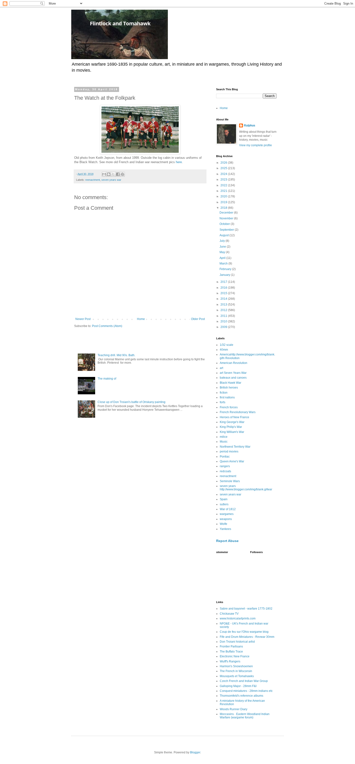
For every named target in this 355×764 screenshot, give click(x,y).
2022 (224, 185)
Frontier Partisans (231, 646)
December (227, 212)
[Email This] (104, 174)
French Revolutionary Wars (238, 412)
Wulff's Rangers (230, 661)
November (227, 218)
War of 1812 (228, 509)
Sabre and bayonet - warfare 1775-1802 (246, 608)
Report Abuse (227, 541)
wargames (227, 514)
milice (223, 436)
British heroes (229, 387)
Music (223, 441)
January (225, 275)
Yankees (225, 529)
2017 (224, 282)
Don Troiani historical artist (237, 641)
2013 (224, 304)
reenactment (92, 179)
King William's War (232, 432)
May (223, 252)
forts (222, 402)
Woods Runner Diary (233, 709)
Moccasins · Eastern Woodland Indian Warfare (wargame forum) (245, 715)
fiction (223, 392)
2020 (224, 196)
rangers (225, 466)
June (223, 246)
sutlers (224, 504)
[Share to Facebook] (117, 174)
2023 (224, 179)
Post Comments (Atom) (107, 326)
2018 (224, 207)
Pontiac (225, 456)
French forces (229, 407)
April (223, 258)
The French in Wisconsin (236, 671)
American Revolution (233, 363)
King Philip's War (231, 427)
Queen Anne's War (232, 461)
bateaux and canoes (233, 377)
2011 (224, 316)
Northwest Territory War (235, 446)
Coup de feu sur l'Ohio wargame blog (244, 631)
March (224, 263)
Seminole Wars (230, 481)
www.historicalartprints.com (238, 618)
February (226, 269)
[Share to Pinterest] (122, 174)
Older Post (198, 319)
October (225, 224)
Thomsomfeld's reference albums (241, 695)
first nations (227, 397)
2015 (224, 293)
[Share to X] (113, 174)
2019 (224, 202)
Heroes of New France (234, 417)
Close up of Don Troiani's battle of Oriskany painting (131, 402)
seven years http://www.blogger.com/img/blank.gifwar (246, 487)
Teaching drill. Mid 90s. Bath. (116, 355)
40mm (224, 349)
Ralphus (249, 125)
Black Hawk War (230, 382)
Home (141, 319)
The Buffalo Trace (231, 651)
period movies (229, 451)
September (227, 229)
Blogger (195, 752)
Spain (223, 499)
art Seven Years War (233, 373)
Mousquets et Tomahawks (237, 676)
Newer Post (83, 319)
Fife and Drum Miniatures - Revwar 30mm (247, 637)
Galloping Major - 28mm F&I (238, 686)
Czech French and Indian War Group (244, 681)
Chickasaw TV (229, 613)
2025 (224, 168)
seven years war (111, 179)
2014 (224, 298)
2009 (224, 327)
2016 (224, 287)
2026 (224, 162)
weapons (226, 519)
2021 (224, 191)
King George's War (232, 422)
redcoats (225, 471)
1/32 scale (226, 345)
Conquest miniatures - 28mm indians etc (246, 691)
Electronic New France (234, 656)
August (224, 235)
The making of (107, 378)
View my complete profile (255, 145)
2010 (224, 321)
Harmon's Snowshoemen (236, 666)
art (221, 368)
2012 (224, 310)
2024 (224, 174)
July (223, 241)
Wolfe (223, 524)
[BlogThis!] (108, 174)
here (179, 162)
